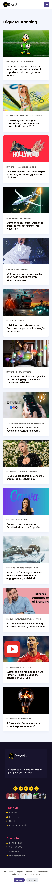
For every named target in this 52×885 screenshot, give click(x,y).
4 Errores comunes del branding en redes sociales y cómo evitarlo (25, 625)
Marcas (9, 62)
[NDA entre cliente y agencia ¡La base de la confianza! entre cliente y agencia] (26, 251)
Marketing (18, 62)
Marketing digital (14, 372)
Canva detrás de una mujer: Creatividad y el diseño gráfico (23, 526)
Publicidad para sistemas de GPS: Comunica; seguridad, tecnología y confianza (25, 328)
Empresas (27, 218)
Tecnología (22, 321)
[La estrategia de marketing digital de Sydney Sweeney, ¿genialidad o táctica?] (26, 148)
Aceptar (19, 880)
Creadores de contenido (27, 167)
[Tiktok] (36, 788)
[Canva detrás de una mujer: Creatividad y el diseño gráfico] (26, 501)
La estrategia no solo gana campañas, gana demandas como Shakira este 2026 (22, 123)
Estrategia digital (36, 116)
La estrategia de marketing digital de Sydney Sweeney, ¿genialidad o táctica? (25, 174)
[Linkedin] (21, 788)
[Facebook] (15, 788)
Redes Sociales (31, 568)
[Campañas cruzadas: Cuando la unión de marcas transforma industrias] (26, 200)
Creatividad (11, 520)
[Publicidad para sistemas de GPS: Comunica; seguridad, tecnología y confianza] (26, 302)
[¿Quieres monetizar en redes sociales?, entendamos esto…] (26, 405)
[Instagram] (26, 788)
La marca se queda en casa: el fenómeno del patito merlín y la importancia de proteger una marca (24, 70)
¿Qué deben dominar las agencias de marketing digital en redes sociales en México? (25, 379)
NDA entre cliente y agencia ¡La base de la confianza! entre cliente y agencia (24, 277)
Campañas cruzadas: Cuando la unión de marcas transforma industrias (24, 225)
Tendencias (29, 62)
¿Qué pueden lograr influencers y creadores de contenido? (25, 477)
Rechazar (32, 880)
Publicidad (11, 321)
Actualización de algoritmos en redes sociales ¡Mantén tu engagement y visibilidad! (24, 575)
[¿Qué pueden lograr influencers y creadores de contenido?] (26, 453)
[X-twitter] (31, 788)
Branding (10, 116)
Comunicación (21, 116)
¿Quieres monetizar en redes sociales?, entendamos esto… (23, 429)
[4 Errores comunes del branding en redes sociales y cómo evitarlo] (26, 601)
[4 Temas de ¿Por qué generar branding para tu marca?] (26, 700)
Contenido (22, 520)
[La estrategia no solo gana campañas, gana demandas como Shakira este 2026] (26, 97)
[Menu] (46, 4)
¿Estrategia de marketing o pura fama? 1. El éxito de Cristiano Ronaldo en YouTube (24, 674)
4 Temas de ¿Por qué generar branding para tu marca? (23, 724)
